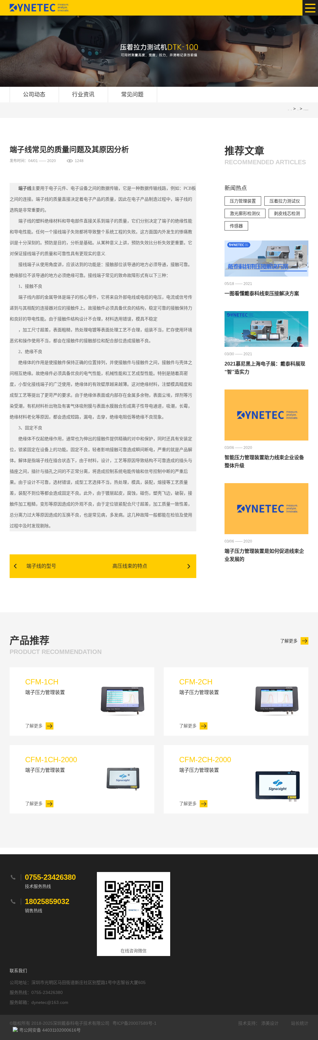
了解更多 (289, 640)
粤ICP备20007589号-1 (134, 1023)
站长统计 (299, 1023)
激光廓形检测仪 (245, 213)
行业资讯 (83, 94)
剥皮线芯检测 (287, 213)
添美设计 (270, 1023)
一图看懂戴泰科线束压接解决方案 (262, 293)
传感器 (236, 225)
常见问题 (132, 94)
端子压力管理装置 (45, 686)
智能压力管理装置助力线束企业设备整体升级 (264, 461)
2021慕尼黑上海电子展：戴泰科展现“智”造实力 (265, 368)
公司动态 (34, 94)
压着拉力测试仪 (285, 200)
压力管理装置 (243, 200)
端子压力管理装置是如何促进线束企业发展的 (264, 555)
